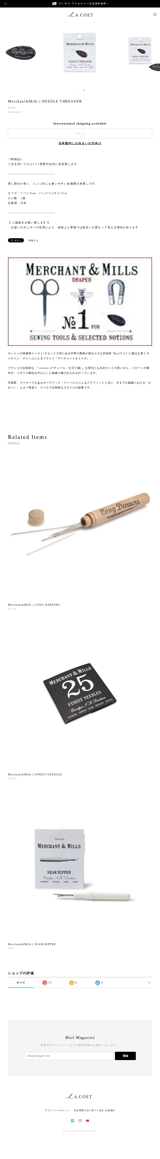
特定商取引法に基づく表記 (89, 1110)
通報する (34, 240)
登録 (125, 1055)
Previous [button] (6, 53)
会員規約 (110, 1110)
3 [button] (81, 90)
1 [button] (76, 90)
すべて (21, 982)
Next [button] (154, 53)
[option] (80, 53)
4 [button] (84, 90)
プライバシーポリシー (57, 1110)
